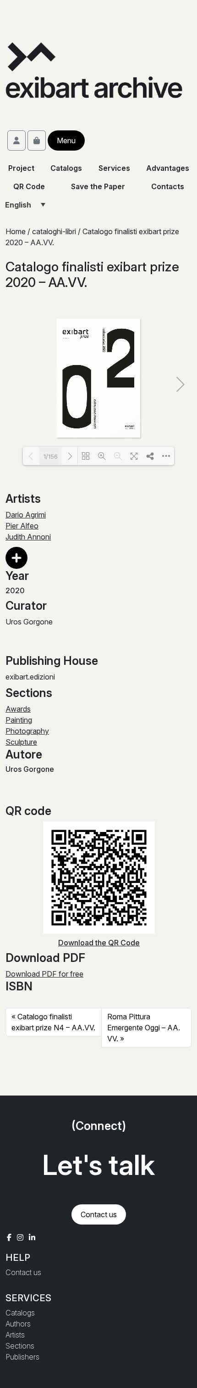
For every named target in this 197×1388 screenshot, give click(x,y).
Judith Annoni (28, 536)
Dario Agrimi (25, 514)
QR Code (29, 186)
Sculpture (21, 742)
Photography (27, 731)
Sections (19, 1345)
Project (21, 168)
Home (15, 231)
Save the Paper (98, 186)
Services (114, 168)
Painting (18, 720)
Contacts (167, 186)
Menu (66, 140)
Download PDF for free (44, 973)
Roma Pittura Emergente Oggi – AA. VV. (143, 1027)
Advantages (167, 168)
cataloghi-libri (54, 231)
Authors (18, 1323)
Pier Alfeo (21, 525)
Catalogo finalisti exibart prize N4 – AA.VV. (53, 1022)
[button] (16, 563)
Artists (15, 1334)
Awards (18, 709)
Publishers (22, 1356)
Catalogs (66, 168)
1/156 (51, 456)
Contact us (99, 1214)
